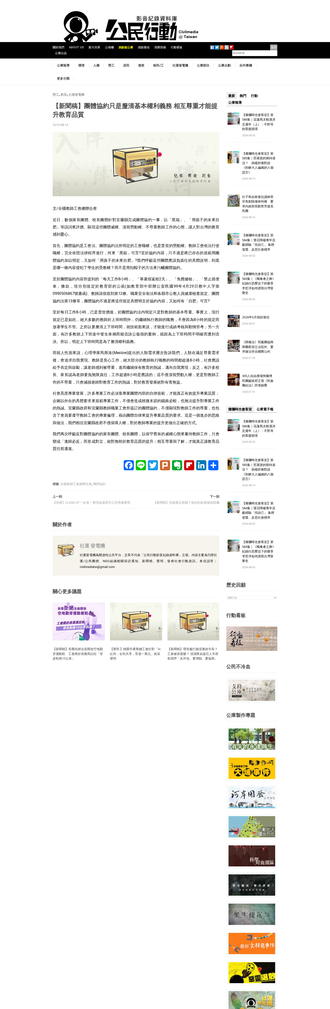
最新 (231, 96)
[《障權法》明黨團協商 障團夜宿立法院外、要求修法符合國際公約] (234, 346)
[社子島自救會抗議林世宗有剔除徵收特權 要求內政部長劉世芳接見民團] (234, 200)
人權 (96, 65)
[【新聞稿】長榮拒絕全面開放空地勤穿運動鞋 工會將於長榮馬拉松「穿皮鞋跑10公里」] (79, 621)
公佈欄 (109, 47)
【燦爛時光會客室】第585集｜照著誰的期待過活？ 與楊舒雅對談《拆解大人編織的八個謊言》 (258, 162)
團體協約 (99, 484)
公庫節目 (203, 65)
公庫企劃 (224, 65)
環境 (81, 65)
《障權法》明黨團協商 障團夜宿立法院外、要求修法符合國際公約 (259, 347)
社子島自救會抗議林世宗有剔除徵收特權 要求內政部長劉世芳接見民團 (257, 204)
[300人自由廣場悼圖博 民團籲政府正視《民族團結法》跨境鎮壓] (234, 379)
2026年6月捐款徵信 (255, 317)
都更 (141, 65)
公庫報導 (63, 65)
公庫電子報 (265, 409)
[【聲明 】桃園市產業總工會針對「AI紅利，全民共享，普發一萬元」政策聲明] (136, 621)
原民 (126, 65)
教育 (64, 94)
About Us (76, 47)
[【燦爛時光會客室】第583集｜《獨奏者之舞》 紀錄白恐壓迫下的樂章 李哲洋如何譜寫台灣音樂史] (234, 277)
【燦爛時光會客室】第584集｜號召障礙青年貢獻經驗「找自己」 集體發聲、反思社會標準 (258, 242)
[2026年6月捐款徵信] (234, 321)
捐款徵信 (144, 47)
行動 (254, 96)
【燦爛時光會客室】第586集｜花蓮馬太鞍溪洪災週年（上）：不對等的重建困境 (258, 122)
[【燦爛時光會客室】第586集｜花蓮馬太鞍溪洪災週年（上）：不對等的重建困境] (234, 118)
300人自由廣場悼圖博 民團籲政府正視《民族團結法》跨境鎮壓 (258, 380)
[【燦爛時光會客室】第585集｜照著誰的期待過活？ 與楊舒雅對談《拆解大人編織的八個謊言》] (234, 157)
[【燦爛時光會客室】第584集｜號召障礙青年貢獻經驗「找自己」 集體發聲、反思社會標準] (234, 239)
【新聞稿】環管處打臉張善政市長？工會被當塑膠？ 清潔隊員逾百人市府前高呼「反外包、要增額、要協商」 (192, 654)
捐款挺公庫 (126, 47)
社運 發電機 (92, 545)
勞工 (111, 65)
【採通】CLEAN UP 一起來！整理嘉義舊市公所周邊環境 (91, 502)
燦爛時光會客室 (240, 409)
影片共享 (94, 47)
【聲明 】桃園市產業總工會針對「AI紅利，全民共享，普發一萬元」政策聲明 (135, 654)
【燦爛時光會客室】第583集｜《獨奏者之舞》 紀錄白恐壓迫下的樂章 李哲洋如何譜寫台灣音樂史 (258, 283)
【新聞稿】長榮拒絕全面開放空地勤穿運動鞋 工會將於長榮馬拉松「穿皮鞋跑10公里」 (78, 654)
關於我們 (58, 47)
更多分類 (63, 78)
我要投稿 (160, 47)
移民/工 (158, 65)
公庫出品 (61, 53)
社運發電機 (180, 65)
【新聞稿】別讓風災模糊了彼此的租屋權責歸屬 (186, 502)
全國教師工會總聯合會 (76, 484)
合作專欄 (245, 65)
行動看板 (176, 47)
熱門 (243, 96)
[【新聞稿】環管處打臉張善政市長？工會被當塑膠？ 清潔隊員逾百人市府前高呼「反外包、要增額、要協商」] (193, 621)
